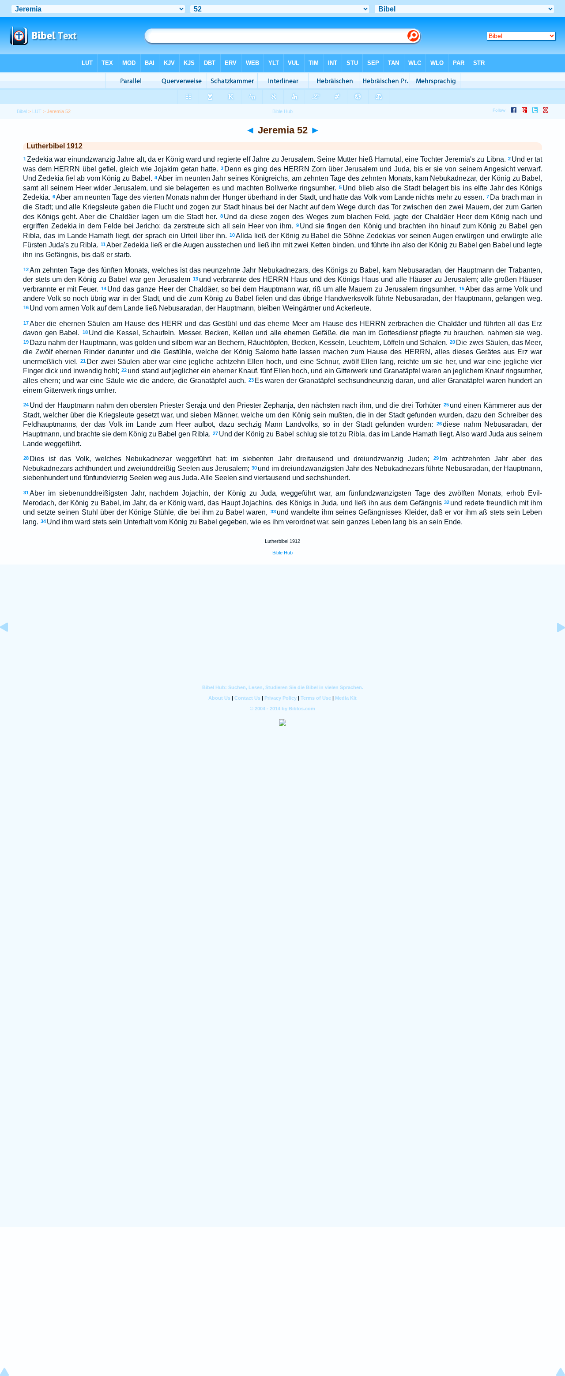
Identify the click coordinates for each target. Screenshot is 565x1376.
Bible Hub (282, 552)
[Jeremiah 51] (11, 647)
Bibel (22, 111)
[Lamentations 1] (554, 647)
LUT (36, 111)
